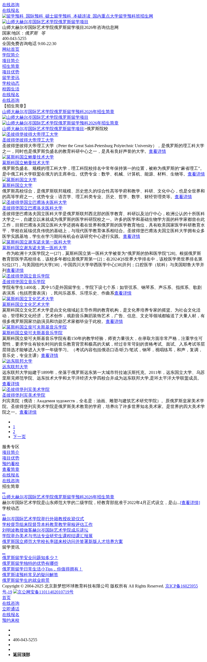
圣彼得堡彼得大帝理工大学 (28, 140)
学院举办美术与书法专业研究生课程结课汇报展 (47, 535)
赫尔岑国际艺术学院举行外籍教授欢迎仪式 (43, 518)
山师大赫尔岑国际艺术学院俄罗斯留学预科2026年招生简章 (58, 111)
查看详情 (157, 151)
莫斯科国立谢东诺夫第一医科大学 (34, 247)
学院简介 (10, 55)
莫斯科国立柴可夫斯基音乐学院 (32, 332)
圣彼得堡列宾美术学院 (23, 395)
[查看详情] (190, 502)
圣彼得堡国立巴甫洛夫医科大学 (32, 208)
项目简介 (10, 60)
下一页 (19, 436)
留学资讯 (10, 77)
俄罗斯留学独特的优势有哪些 (30, 563)
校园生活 (10, 89)
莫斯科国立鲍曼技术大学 (26, 162)
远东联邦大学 (15, 366)
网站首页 (10, 49)
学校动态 (10, 83)
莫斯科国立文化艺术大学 (26, 304)
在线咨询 (10, 4)
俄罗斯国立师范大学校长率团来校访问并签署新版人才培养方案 (62, 541)
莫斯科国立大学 (17, 185)
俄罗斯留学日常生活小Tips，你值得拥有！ (42, 569)
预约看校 (10, 463)
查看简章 (10, 469)
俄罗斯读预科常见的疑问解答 (30, 574)
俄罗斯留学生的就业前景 (26, 580)
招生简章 (10, 66)
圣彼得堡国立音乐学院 (23, 281)
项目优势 (10, 72)
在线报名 (10, 10)
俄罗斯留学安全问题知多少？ (30, 557)
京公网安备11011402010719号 (46, 592)
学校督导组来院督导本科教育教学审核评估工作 (47, 524)
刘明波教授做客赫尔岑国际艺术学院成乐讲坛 (45, 530)
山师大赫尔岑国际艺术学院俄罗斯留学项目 (43, 128)
